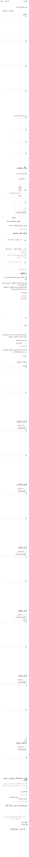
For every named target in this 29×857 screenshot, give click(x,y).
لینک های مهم (24, 791)
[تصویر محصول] (14, 403)
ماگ (23, 7)
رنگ (25, 190)
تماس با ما (23, 794)
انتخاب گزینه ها (14, 829)
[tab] (25, 249)
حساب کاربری (22, 801)
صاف (20, 195)
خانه (25, 7)
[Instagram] (25, 810)
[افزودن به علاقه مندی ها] (16, 418)
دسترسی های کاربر (18, 798)
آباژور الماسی (22, 484)
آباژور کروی (22, 676)
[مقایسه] (25, 418)
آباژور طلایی (22, 547)
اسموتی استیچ (22, 743)
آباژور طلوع (22, 611)
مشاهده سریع (21, 418)
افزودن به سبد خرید (21, 212)
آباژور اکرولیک (21, 421)
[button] (21, 554)
